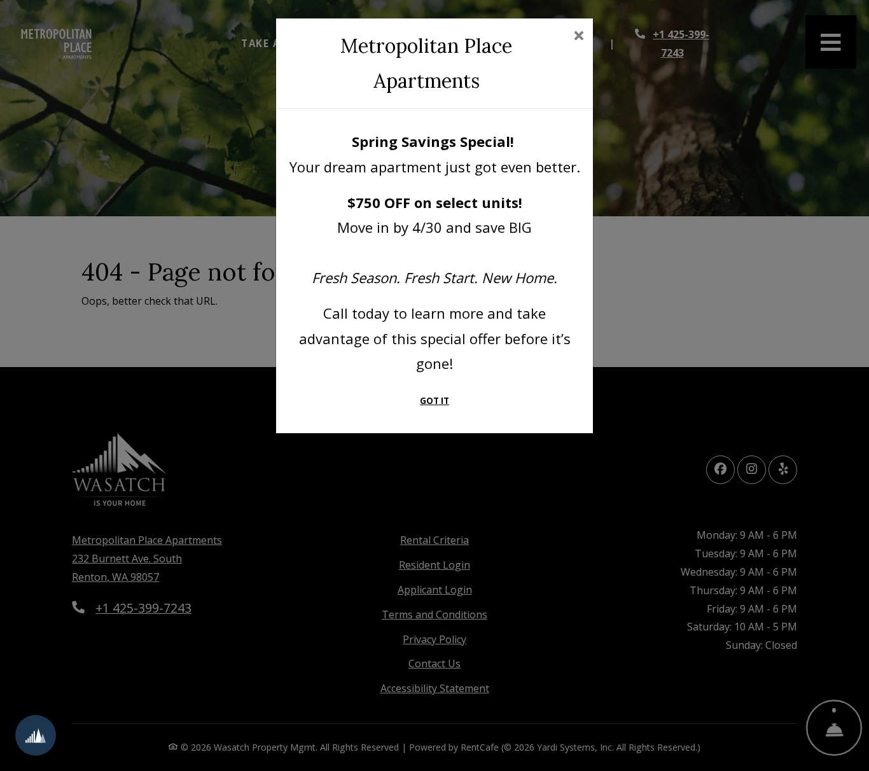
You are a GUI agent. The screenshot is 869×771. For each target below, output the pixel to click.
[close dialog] (578, 37)
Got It (434, 400)
